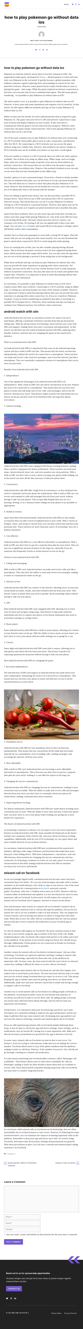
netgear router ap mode (65, 1163)
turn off (25, 226)
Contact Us (14, 1289)
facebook (45, 888)
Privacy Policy (56, 1313)
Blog (66, 4)
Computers (11, 1154)
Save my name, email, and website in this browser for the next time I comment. (42, 1234)
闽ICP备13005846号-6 (20, 1313)
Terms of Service (70, 1313)
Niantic (42, 77)
